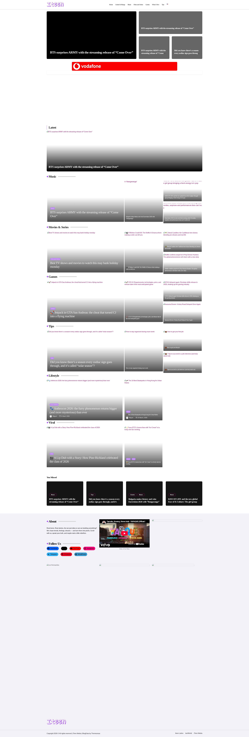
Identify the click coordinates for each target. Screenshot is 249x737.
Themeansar (95, 733)
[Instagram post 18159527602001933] (66, 112)
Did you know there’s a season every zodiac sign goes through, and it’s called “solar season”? (186, 53)
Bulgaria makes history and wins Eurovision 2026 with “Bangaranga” (140, 217)
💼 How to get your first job (172, 347)
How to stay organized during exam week (137, 368)
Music (129, 4)
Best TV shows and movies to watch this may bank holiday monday (84, 264)
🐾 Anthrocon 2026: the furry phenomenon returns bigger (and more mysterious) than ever (83, 410)
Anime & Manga (120, 4)
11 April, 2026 (65, 416)
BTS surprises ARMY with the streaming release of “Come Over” (91, 52)
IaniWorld (188, 733)
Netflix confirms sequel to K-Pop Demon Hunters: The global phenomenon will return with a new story (181, 269)
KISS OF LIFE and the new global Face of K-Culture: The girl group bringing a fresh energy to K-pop (181, 197)
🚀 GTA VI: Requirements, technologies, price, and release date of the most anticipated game (143, 317)
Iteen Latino (179, 733)
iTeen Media (198, 733)
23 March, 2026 (142, 417)
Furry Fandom (54, 404)
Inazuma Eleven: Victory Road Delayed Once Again (179, 320)
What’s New (155, 4)
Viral (51, 454)
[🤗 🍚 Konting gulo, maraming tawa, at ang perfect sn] (144, 90)
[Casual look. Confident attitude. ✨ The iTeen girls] (105, 90)
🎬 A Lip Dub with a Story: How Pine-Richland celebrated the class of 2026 (84, 459)
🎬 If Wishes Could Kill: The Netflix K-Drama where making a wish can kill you (143, 268)
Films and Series (138, 4)
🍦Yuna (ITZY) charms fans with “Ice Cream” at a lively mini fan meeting (143, 463)
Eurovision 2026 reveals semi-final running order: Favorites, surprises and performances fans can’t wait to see (180, 219)
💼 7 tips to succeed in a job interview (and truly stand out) (180, 369)
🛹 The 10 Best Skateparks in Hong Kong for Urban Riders (142, 414)
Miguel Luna (56, 416)
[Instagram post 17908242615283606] (66, 90)
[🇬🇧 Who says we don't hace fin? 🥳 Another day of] (183, 90)
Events (133, 494)
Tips (163, 4)
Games (148, 4)
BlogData (85, 733)
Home (111, 4)
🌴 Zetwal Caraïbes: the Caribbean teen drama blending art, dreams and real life (182, 247)
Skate (128, 411)
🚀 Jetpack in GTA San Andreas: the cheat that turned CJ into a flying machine (83, 314)
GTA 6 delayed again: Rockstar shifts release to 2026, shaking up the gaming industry (182, 297)
